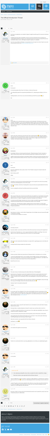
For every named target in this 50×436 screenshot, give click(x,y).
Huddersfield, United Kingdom (5, 279)
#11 (47, 238)
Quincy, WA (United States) (5, 205)
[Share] (46, 31)
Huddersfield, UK (6, 263)
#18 (47, 353)
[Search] (48, 1)
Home (46, 434)
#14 (47, 288)
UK (8, 42)
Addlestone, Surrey (5, 221)
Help (43, 434)
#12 (47, 251)
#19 (47, 366)
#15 (47, 301)
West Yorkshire (6, 144)
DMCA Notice (39, 434)
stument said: (14, 370)
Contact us (21, 434)
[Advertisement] (25, 24)
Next (11, 28)
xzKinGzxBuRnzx (23, 294)
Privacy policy (33, 434)
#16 (47, 324)
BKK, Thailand (6, 174)
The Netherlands (6, 129)
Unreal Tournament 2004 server (27, 43)
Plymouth (7, 313)
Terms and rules (27, 434)
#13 (47, 266)
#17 (47, 338)
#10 (47, 224)
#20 (47, 388)
